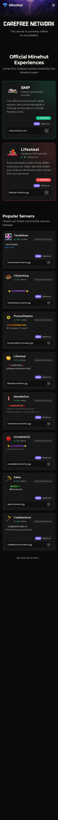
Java (37, 124)
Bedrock (45, 124)
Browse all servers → (29, 557)
